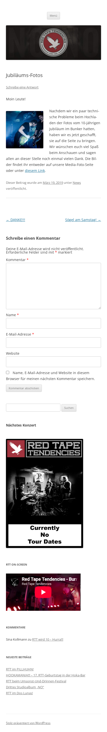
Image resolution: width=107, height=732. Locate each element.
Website (12, 353)
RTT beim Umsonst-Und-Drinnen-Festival (36, 681)
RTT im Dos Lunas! (19, 693)
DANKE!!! (15, 219)
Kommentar (17, 259)
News (77, 182)
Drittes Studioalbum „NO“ (25, 687)
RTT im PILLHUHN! (20, 669)
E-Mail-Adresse (20, 334)
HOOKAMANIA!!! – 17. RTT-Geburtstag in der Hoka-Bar (45, 675)
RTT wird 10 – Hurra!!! (47, 639)
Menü (53, 15)
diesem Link (35, 170)
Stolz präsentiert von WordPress (28, 723)
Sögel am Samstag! (83, 219)
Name (12, 314)
